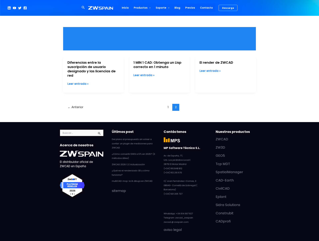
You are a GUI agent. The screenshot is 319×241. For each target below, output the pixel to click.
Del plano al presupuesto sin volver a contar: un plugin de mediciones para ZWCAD (132, 143)
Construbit (224, 213)
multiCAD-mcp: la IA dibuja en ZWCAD (132, 181)
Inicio (125, 7)
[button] (83, 7)
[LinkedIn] (9, 8)
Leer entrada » (78, 84)
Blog (177, 7)
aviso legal (173, 229)
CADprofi (223, 221)
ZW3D (220, 147)
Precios (190, 7)
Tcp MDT (223, 164)
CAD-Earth (225, 180)
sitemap (119, 190)
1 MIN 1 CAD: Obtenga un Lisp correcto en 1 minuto (157, 64)
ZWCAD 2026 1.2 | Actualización (128, 164)
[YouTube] (14, 8)
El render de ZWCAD (216, 62)
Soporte (161, 7)
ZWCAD (222, 139)
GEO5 (220, 155)
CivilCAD (223, 188)
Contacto (206, 7)
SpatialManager (229, 172)
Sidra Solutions (228, 205)
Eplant (221, 196)
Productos (141, 7)
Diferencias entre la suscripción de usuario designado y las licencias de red (91, 69)
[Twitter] (19, 8)
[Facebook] (25, 8)
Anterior (75, 107)
